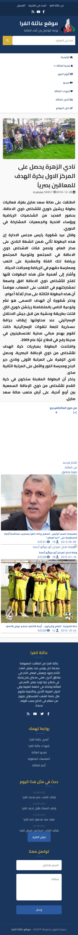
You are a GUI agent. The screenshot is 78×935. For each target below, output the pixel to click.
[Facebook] (44, 12)
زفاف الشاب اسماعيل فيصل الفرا (39, 830)
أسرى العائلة (63, 99)
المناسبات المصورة (39, 758)
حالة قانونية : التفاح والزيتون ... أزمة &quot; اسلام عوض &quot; (41, 626)
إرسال (39, 910)
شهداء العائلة (62, 91)
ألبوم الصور (64, 74)
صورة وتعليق (69, 472)
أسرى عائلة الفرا (39, 739)
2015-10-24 (69, 630)
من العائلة (71, 467)
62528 (42, 557)
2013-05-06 (69, 541)
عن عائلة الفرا (57, 5)
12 (54, 630)
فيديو (66, 82)
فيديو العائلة (39, 752)
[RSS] (33, 12)
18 (54, 557)
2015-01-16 (69, 557)
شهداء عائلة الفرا (39, 745)
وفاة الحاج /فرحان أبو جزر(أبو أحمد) (58, 552)
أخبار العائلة (39, 765)
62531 (42, 541)
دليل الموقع (63, 108)
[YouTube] (38, 12)
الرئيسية (65, 57)
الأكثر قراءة (70, 462)
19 (54, 541)
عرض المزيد (39, 837)
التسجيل (21, 5)
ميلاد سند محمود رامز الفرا (39, 819)
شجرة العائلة (63, 65)
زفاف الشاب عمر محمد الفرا (39, 797)
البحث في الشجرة (37, 5)
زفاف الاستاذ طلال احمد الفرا (39, 808)
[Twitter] (42, 713)
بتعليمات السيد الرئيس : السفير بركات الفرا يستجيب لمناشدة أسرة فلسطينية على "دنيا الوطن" (40, 536)
